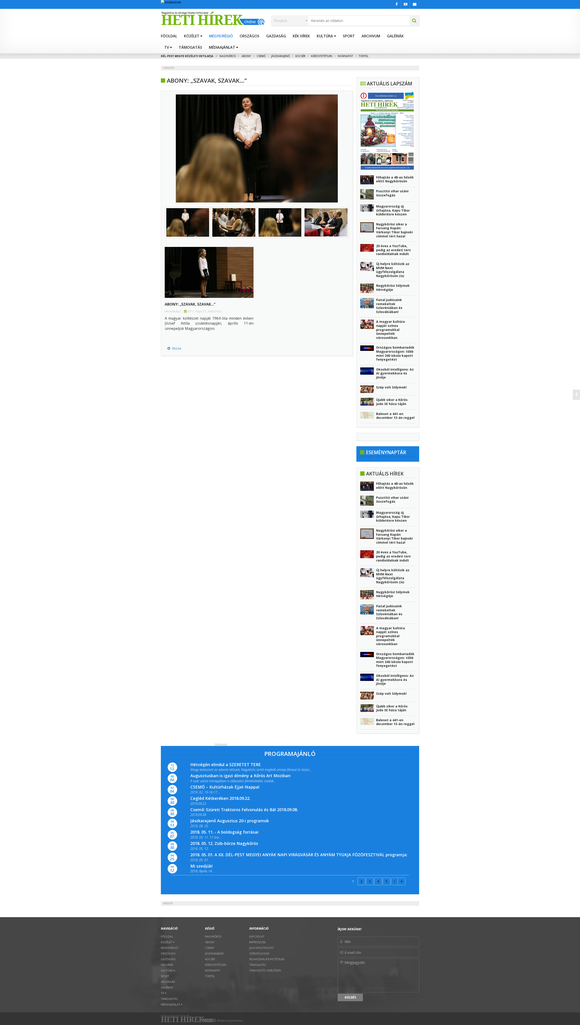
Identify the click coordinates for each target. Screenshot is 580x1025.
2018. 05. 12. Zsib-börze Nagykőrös (224, 843)
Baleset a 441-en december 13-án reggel (395, 416)
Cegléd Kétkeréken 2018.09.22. (220, 798)
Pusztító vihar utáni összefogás (392, 193)
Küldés (350, 997)
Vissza (175, 348)
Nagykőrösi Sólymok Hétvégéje (393, 287)
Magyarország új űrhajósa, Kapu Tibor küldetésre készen (393, 210)
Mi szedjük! (201, 866)
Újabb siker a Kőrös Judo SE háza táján (392, 402)
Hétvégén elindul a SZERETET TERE (225, 764)
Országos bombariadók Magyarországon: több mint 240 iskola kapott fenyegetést (395, 353)
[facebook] (576, 395)
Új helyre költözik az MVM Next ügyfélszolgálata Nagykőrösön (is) (392, 270)
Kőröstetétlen (321, 56)
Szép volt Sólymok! (391, 387)
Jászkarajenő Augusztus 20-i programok (229, 820)
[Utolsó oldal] (402, 881)
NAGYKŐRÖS (228, 56)
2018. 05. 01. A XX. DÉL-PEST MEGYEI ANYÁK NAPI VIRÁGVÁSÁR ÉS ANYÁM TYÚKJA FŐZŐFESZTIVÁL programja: (298, 854)
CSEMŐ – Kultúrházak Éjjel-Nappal (224, 787)
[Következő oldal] (394, 881)
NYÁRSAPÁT (345, 56)
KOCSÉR (300, 56)
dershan (221, 745)
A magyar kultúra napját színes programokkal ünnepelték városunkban (390, 329)
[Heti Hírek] (213, 18)
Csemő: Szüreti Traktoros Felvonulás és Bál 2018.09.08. (244, 809)
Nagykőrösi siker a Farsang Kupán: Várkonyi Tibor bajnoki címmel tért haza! (394, 230)
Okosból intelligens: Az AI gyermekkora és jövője (395, 373)
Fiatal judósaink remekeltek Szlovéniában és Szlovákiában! (389, 306)
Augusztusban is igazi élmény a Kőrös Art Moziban (240, 775)
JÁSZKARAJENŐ (280, 56)
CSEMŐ (261, 56)
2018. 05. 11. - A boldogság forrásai (224, 832)
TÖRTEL (363, 56)
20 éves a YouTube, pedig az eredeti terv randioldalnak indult (393, 250)
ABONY (246, 56)
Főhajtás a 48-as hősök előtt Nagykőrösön (395, 179)
